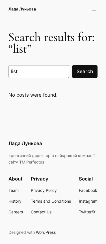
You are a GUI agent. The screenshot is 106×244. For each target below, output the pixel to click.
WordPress (46, 232)
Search (85, 71)
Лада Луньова (22, 9)
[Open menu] (94, 9)
